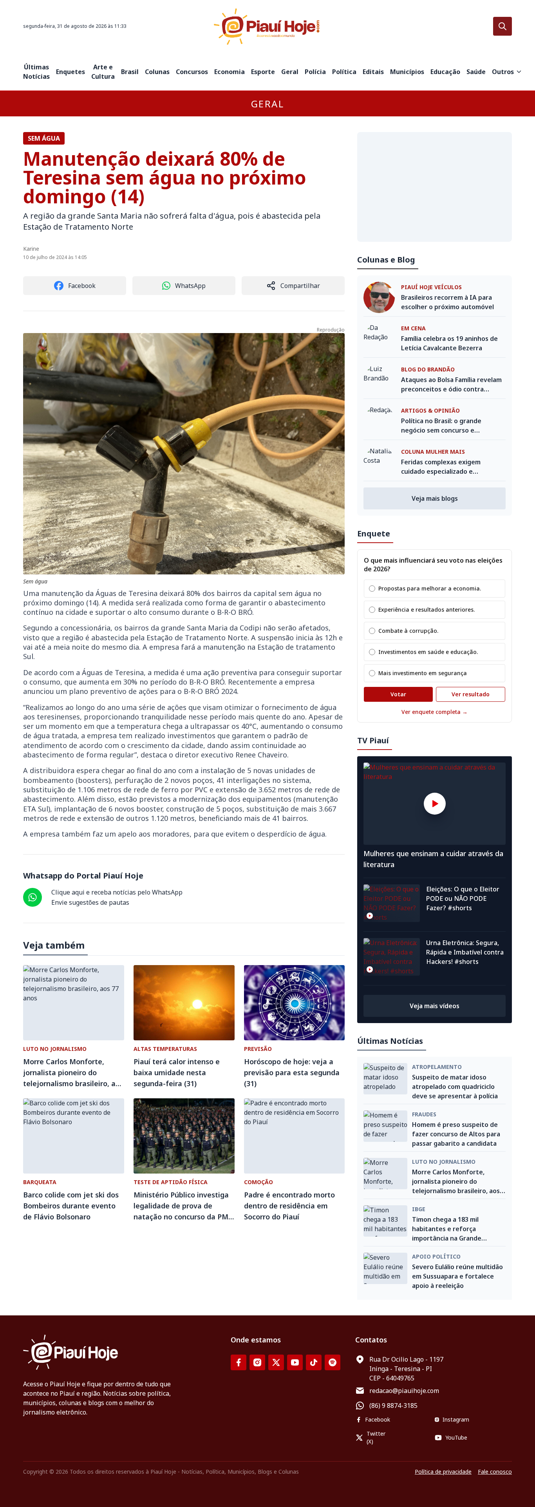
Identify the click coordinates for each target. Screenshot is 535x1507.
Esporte (263, 71)
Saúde (476, 71)
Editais (373, 71)
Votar (398, 694)
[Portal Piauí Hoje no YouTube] (295, 1362)
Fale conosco (495, 1471)
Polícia (315, 71)
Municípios (407, 71)
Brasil (130, 71)
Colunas (157, 71)
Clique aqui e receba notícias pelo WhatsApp (117, 892)
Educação (445, 71)
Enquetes (70, 71)
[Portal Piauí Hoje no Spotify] (332, 1362)
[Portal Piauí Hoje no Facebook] (238, 1362)
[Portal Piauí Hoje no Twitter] (276, 1362)
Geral (289, 71)
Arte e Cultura (103, 72)
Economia (229, 71)
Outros (503, 71)
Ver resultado (471, 694)
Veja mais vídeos (434, 1006)
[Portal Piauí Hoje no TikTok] (314, 1362)
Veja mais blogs (435, 498)
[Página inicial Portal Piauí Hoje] (267, 26)
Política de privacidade (443, 1471)
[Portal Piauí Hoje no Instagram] (257, 1362)
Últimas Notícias (36, 72)
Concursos (192, 71)
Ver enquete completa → (434, 711)
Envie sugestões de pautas (90, 902)
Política (344, 71)
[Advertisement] (434, 187)
